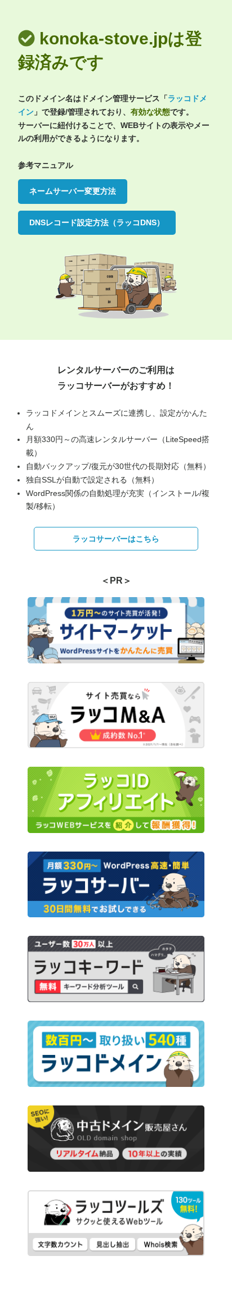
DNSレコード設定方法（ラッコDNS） (96, 222)
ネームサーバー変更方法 (72, 190)
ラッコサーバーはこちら (116, 538)
